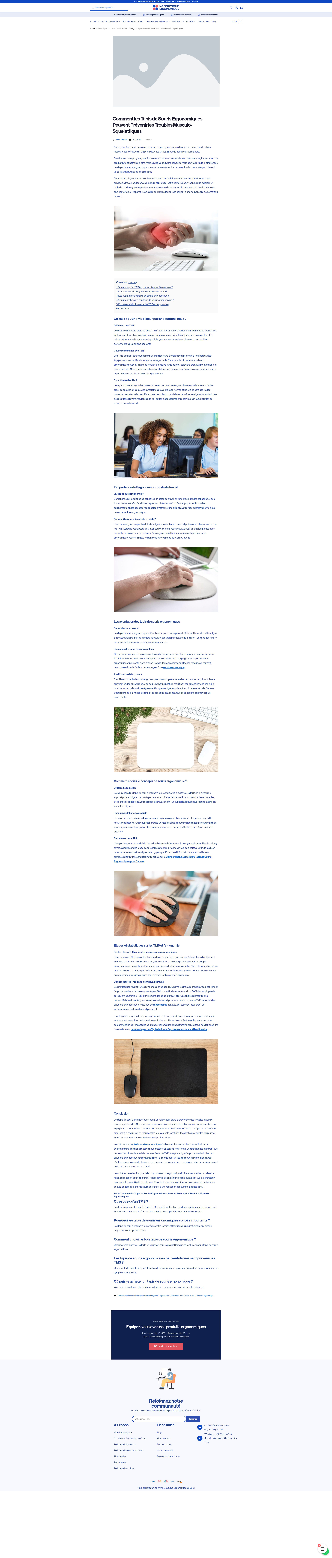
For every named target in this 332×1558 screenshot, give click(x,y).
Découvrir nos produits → (166, 1346)
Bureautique (102, 28)
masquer (132, 282)
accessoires (160, 1004)
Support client (231, 7)
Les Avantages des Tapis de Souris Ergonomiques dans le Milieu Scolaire (169, 1029)
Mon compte (236, 7)
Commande (242, 7)
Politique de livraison (124, 1444)
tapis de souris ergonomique (146, 1144)
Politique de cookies (124, 1468)
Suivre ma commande (168, 1456)
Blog (159, 1432)
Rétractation (120, 1462)
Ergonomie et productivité (160, 1295)
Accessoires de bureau (125, 1295)
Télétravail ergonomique (204, 1295)
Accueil (92, 28)
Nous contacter (165, 1450)
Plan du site (120, 1456)
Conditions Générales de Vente (130, 1438)
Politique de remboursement (128, 1450)
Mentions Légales (123, 1432)
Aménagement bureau (142, 1295)
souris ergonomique (173, 667)
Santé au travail (189, 1295)
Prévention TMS (177, 1295)
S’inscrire (193, 1419)
